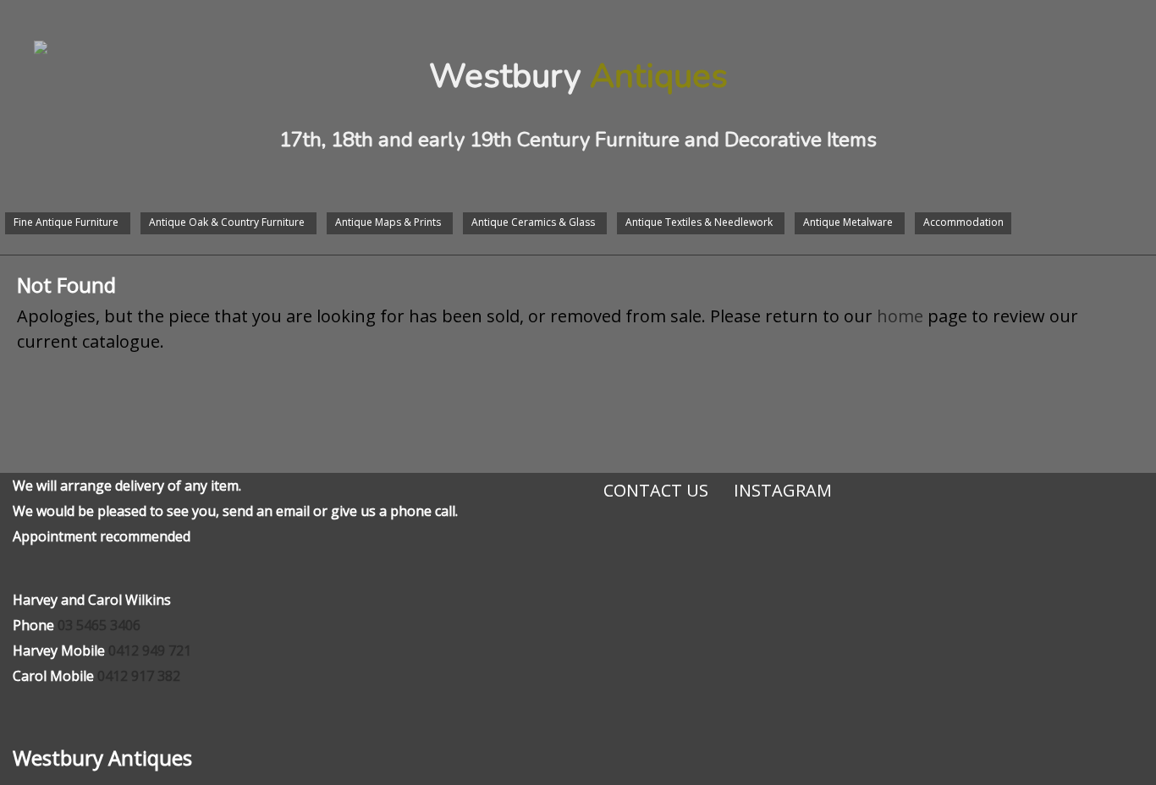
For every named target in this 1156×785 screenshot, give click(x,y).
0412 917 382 (138, 676)
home (900, 316)
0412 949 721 (149, 650)
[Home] (23, 30)
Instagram (783, 490)
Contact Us (655, 490)
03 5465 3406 (99, 625)
